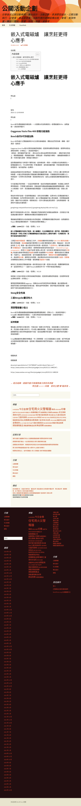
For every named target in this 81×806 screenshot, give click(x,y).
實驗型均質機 (53, 255)
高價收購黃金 (48, 426)
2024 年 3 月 (7, 637)
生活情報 (12, 25)
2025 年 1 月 (7, 607)
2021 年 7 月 (7, 732)
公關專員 (55, 523)
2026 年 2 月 (7, 567)
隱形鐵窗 (24, 493)
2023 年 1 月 (7, 677)
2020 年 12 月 (8, 753)
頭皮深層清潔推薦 (47, 423)
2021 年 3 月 (7, 744)
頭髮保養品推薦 (57, 423)
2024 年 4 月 (7, 634)
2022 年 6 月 (7, 698)
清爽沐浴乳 (17, 415)
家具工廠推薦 (17, 493)
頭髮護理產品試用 (30, 426)
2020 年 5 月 (7, 775)
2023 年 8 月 (7, 655)
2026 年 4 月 (7, 564)
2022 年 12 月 (8, 680)
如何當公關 (56, 514)
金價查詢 (16, 423)
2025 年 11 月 (8, 576)
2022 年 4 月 (7, 704)
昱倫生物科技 (25, 489)
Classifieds (22, 25)
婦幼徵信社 (40, 489)
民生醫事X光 (16, 489)
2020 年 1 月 (7, 787)
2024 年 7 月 (7, 625)
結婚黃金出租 (29, 420)
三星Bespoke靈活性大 (25, 65)
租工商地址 (63, 417)
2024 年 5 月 (7, 631)
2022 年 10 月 (8, 686)
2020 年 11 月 (8, 756)
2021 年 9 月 (7, 726)
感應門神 (15, 412)
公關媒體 (15, 464)
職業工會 (38, 420)
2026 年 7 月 (7, 555)
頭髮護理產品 (18, 425)
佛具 (53, 409)
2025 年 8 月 (7, 585)
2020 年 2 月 (7, 784)
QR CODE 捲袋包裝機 (61, 241)
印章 (63, 409)
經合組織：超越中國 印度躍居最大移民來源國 (32, 383)
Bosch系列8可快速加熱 (25, 61)
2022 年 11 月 (8, 683)
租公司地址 (47, 417)
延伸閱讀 (23, 69)
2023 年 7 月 (7, 659)
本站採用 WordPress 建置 (18, 802)
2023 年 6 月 (7, 662)
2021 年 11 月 (8, 720)
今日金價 (23, 409)
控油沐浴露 (20, 412)
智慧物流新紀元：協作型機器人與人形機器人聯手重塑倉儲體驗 (32, 451)
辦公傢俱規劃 (31, 493)
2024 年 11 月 (8, 613)
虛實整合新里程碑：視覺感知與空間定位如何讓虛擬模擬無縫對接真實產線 (35, 444)
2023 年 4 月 (7, 668)
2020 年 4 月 (7, 778)
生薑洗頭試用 (61, 415)
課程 (14, 476)
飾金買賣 (40, 425)
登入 (54, 586)
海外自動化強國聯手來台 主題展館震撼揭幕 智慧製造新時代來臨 (32, 438)
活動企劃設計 (57, 539)
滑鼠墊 (31, 253)
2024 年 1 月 (7, 643)
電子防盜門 (30, 423)
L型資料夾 (53, 245)
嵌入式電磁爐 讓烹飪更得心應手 (23, 57)
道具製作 (44, 493)
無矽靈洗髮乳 (24, 415)
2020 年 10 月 (8, 759)
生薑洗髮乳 (15, 417)
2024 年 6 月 (7, 628)
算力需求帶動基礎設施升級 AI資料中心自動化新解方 (28, 448)
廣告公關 (55, 521)
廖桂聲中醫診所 (49, 489)
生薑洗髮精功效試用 (32, 417)
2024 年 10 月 (8, 616)
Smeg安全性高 (23, 63)
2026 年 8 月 (7, 551)
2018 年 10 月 (8, 790)
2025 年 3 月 (7, 600)
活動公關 (55, 512)
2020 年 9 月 (7, 762)
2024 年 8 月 (7, 622)
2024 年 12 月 (8, 610)
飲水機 (21, 257)
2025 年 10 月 (8, 579)
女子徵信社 (18, 491)
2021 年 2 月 (7, 747)
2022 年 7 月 (7, 695)
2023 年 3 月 (7, 671)
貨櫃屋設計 (17, 248)
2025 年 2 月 (7, 603)
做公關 (55, 516)
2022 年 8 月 (7, 692)
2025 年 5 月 (7, 594)
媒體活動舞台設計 (58, 545)
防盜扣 (25, 423)
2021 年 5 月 (7, 738)
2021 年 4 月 (7, 741)
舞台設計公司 (57, 531)
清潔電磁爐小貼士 (23, 67)
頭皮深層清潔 (38, 423)
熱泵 (54, 415)
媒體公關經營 (57, 543)
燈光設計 (15, 467)
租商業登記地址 (55, 417)
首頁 (3, 25)
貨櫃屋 (40, 241)
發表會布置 (56, 537)
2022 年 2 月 (7, 711)
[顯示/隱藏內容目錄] (36, 54)
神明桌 (39, 417)
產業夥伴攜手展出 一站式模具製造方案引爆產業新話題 (29, 441)
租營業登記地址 (18, 420)
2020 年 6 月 (7, 772)
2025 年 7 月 (7, 588)
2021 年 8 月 (7, 729)
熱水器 (51, 415)
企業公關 (55, 518)
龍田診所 (33, 489)
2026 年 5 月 (7, 561)
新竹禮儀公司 (27, 412)
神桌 (43, 417)
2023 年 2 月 (7, 674)
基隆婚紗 (38, 493)
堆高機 (24, 243)
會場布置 (55, 529)
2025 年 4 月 (7, 597)
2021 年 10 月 (8, 723)
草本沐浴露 (53, 420)
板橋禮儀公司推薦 (46, 412)
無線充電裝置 (20, 241)
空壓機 (66, 257)
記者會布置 (56, 535)
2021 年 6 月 (7, 735)
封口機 (26, 250)
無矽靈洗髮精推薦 (42, 415)
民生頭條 (62, 412)
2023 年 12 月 (8, 646)
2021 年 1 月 (7, 750)
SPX (45, 260)
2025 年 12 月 (8, 573)
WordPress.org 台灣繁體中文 (62, 592)
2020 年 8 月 (7, 766)
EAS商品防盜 (16, 409)
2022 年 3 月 (7, 707)
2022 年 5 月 (7, 701)
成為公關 (55, 525)
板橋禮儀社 (55, 412)
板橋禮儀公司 (35, 412)
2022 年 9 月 (7, 689)
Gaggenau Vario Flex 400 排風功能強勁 (29, 59)
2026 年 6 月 (7, 558)
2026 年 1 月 (7, 570)
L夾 (18, 245)
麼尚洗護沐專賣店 (27, 491)
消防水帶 (49, 493)
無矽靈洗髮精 (31, 415)
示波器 (60, 257)
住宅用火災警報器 (39, 409)
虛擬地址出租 (61, 420)
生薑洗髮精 (22, 417)
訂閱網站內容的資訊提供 (60, 589)
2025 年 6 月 (7, 591)
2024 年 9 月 (7, 619)
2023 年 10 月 (8, 649)
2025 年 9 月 (7, 582)
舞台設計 (15, 473)
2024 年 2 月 (7, 640)
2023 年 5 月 (7, 665)
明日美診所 (58, 489)
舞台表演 (55, 541)
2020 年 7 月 (7, 769)
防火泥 (21, 423)
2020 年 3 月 (7, 781)
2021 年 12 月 (8, 717)
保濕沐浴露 (58, 409)
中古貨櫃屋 (49, 253)
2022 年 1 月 (7, 714)
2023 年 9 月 (7, 652)
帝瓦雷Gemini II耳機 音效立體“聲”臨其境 (51, 386)
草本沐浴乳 (46, 420)
